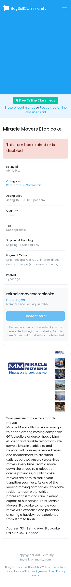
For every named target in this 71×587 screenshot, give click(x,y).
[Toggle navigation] (64, 8)
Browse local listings (20, 107)
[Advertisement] (35, 52)
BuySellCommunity (29, 8)
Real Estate (13, 185)
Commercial (34, 185)
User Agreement (40, 571)
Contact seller (35, 316)
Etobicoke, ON (15, 300)
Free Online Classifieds (36, 100)
